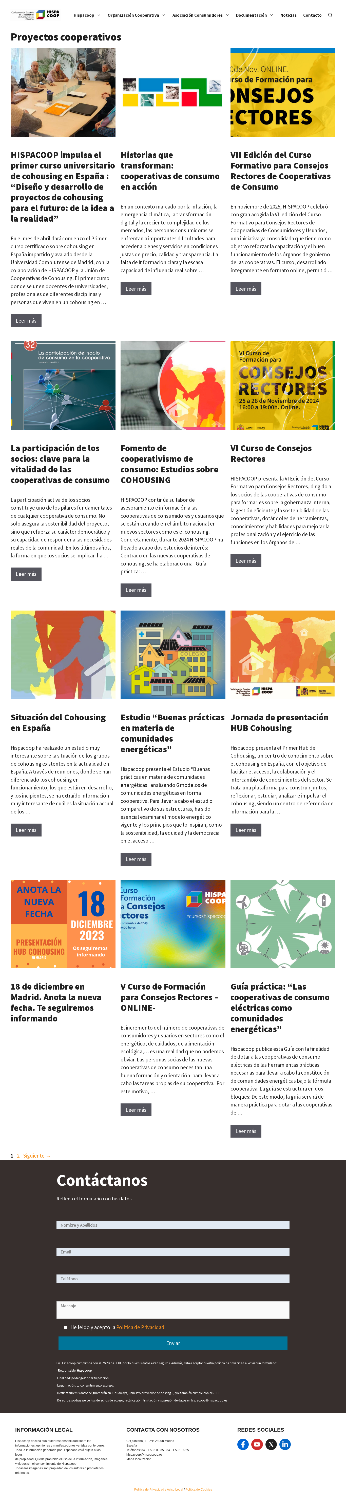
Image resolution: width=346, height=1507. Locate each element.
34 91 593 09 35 (152, 1450)
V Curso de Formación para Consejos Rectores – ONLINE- (170, 997)
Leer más (26, 320)
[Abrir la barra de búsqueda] (330, 15)
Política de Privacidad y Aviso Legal (159, 1489)
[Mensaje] (173, 1316)
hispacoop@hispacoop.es (144, 1454)
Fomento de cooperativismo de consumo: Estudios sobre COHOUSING (169, 464)
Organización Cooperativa (133, 15)
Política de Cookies (198, 1489)
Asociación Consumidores (197, 15)
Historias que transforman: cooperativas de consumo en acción (170, 170)
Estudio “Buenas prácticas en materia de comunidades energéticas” (173, 733)
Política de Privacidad (140, 1327)
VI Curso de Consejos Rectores (271, 453)
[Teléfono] (173, 1278)
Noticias (288, 15)
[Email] (173, 1251)
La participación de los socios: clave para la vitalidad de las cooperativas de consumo (60, 464)
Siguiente (37, 1155)
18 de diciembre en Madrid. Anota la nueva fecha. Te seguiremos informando (56, 1002)
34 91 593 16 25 (177, 1450)
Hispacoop (84, 15)
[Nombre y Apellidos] (173, 1224)
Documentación (251, 15)
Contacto (312, 15)
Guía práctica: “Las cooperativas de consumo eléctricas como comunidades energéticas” (280, 1008)
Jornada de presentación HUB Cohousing (279, 723)
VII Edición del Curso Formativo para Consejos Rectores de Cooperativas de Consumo (280, 170)
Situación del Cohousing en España (58, 723)
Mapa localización (138, 1459)
